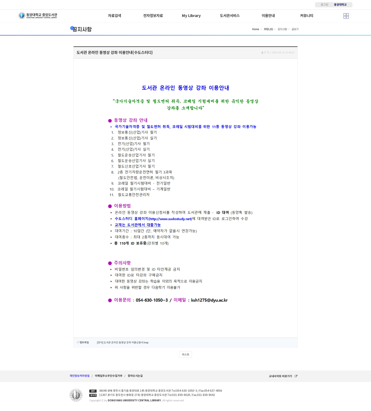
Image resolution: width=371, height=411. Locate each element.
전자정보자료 (153, 15)
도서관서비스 (230, 15)
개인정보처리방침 (80, 376)
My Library (191, 15)
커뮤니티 (306, 15)
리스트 (185, 354)
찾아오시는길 (135, 376)
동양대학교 (340, 4)
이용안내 (268, 15)
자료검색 (114, 15)
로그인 (324, 4)
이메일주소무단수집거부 (109, 376)
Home (255, 29)
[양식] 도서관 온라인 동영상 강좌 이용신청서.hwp (123, 342)
